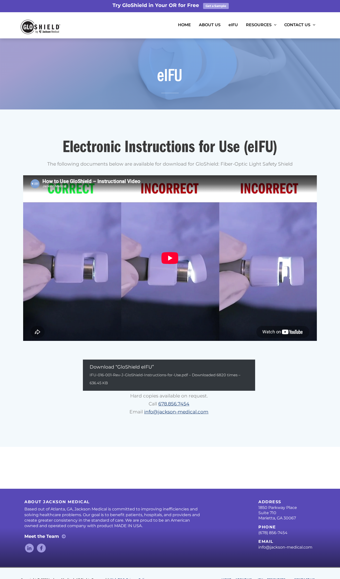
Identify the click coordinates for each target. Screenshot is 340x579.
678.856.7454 (173, 404)
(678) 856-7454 (272, 532)
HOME (184, 24)
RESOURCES (259, 24)
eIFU (233, 24)
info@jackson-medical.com (176, 412)
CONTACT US (297, 24)
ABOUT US (210, 24)
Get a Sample (216, 6)
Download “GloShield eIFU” (165, 374)
